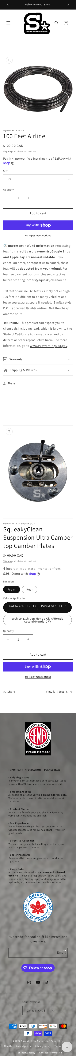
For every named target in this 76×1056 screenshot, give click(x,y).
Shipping (7, 151)
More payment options (38, 235)
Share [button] (11, 383)
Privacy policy (43, 1046)
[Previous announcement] (7, 4)
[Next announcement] (68, 4)
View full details (57, 692)
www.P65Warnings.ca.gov (48, 346)
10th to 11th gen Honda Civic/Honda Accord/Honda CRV (38, 620)
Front (12, 589)
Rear (29, 589)
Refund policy (23, 1046)
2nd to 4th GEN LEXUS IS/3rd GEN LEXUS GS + (37, 607)
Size (5, 171)
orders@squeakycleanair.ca (46, 280)
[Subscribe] (64, 950)
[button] (8, 23)
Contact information (50, 1052)
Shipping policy (26, 1052)
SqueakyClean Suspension (36, 1040)
